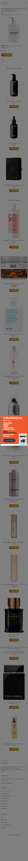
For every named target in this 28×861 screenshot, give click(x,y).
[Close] (1, 416)
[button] (9, 440)
